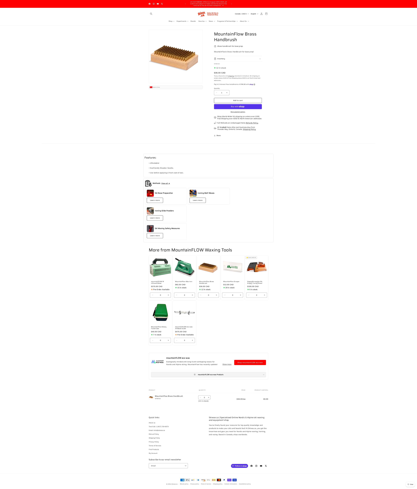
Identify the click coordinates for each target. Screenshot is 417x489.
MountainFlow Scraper (231, 281)
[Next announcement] (231, 4)
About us (152, 423)
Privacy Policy (154, 442)
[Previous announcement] (185, 4)
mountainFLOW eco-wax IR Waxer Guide (184, 328)
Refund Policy (154, 434)
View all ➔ (165, 183)
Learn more (155, 200)
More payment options (238, 112)
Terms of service (206, 484)
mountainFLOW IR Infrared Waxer (157, 282)
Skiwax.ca (174, 484)
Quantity (217, 88)
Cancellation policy (245, 484)
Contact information (231, 484)
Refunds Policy (252, 123)
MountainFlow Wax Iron (183, 281)
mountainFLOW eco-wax (178, 357)
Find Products (154, 449)
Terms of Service (155, 446)
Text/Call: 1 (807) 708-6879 (159, 426)
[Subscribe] (185, 465)
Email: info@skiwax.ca (157, 430)
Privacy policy (194, 484)
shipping (231, 76)
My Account (153, 453)
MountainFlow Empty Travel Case (158, 328)
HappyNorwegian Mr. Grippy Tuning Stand (255, 282)
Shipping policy (218, 484)
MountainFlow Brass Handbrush (206, 282)
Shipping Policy (249, 129)
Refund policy (184, 484)
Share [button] (219, 135)
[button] (151, 13)
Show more (227, 364)
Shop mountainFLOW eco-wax (250, 362)
